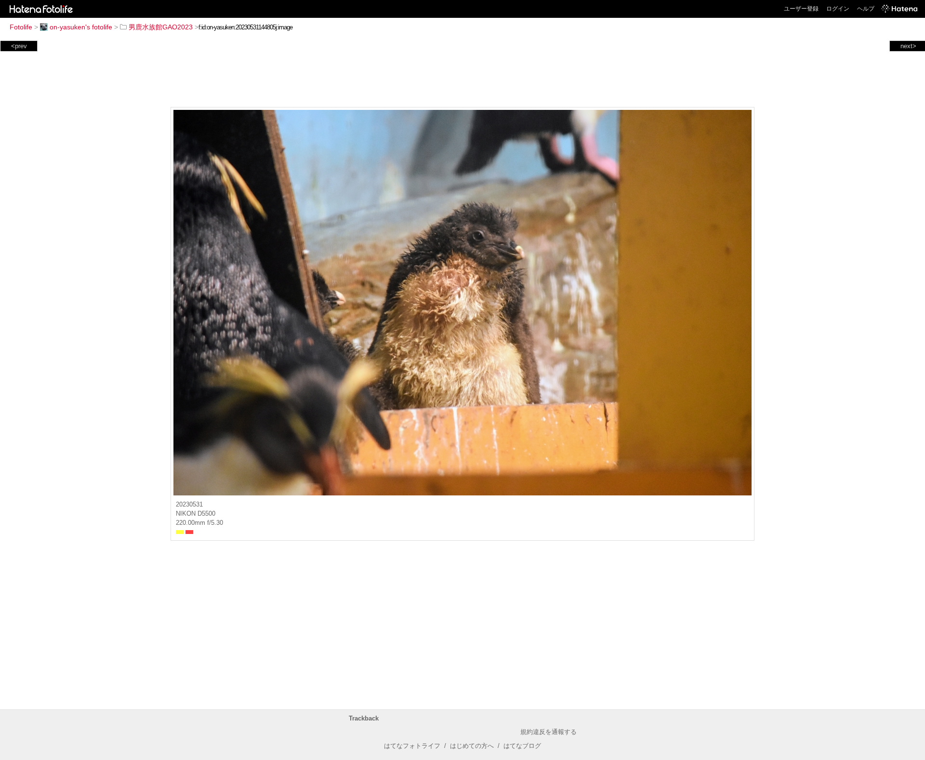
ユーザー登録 (801, 8)
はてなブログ (522, 745)
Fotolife (21, 27)
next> (908, 46)
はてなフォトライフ (412, 745)
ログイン (837, 8)
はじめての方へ (472, 745)
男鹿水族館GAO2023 (161, 27)
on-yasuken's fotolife (81, 27)
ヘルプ (865, 8)
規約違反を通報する (548, 731)
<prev (19, 46)
